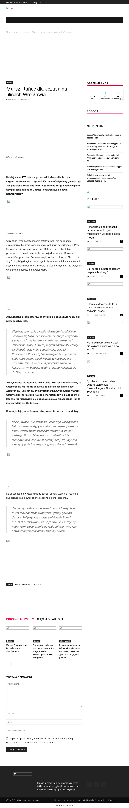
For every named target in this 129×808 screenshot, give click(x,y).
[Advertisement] (64, 57)
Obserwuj (105, 92)
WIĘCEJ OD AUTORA (50, 619)
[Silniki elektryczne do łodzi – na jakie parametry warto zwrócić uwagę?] (105, 291)
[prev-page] (8, 664)
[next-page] (13, 664)
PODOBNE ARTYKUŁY (20, 619)
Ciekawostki (65, 641)
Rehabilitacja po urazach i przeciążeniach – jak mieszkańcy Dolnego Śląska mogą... (101, 178)
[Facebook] (114, 2)
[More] (58, 603)
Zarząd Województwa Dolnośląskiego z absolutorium (16, 648)
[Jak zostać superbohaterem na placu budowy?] (105, 256)
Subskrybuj (117, 92)
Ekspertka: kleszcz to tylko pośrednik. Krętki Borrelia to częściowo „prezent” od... (103, 158)
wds (14, 99)
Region (25, 32)
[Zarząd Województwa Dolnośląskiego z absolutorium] (17, 634)
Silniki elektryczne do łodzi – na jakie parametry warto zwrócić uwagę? (104, 307)
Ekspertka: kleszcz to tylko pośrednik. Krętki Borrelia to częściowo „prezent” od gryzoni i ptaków (69, 651)
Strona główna (12, 32)
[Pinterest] (44, 603)
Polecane (91, 222)
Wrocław (37, 584)
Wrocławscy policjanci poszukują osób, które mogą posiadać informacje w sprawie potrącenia (43, 651)
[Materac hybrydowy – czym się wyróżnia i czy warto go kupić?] (105, 330)
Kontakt (111, 800)
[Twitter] (117, 2)
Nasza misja (68, 800)
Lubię (92, 92)
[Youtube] (121, 2)
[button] (118, 20)
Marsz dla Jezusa (22, 584)
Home (57, 800)
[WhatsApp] (51, 603)
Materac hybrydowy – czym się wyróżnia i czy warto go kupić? (103, 346)
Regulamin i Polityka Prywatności (91, 800)
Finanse (91, 264)
